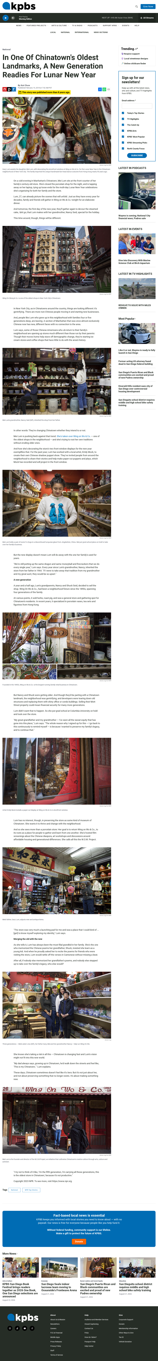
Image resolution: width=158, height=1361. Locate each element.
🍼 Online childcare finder (133, 63)
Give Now (148, 6)
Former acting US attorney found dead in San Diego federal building (135, 362)
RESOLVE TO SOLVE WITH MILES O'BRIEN (134, 306)
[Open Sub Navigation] (23, 26)
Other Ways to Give (126, 1333)
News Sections (101, 32)
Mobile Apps (55, 1337)
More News (9, 1253)
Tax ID (121, 1337)
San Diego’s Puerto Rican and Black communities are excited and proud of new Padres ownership (136, 375)
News (18, 26)
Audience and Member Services (96, 1320)
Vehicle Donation (125, 1342)
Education (122, 1281)
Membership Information (128, 1328)
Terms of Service (56, 1355)
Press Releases (56, 1342)
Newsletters (54, 1324)
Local (53, 32)
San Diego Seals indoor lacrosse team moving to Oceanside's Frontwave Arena (59, 1287)
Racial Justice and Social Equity (91, 1281)
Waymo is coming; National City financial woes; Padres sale (134, 217)
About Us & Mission (57, 1320)
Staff (52, 1351)
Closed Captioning (92, 1324)
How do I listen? (91, 1337)
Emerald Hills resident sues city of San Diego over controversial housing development (135, 389)
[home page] (18, 6)
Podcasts (93, 26)
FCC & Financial (56, 1333)
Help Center (89, 1346)
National (65, 32)
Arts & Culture (59, 26)
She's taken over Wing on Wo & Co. (74, 436)
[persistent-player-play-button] (6, 18)
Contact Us (89, 1328)
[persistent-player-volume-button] (13, 18)
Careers (53, 1328)
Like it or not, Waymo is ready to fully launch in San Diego (136, 351)
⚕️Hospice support (130, 54)
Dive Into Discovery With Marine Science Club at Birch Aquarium (134, 261)
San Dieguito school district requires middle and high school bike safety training (136, 403)
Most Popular (126, 318)
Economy (44, 1281)
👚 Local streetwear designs (134, 58)
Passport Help (90, 1342)
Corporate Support (126, 1320)
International (82, 32)
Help (137, 26)
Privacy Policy (55, 1346)
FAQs (87, 1333)
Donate (79, 1241)
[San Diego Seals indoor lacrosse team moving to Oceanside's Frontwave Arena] (59, 1267)
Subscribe (137, 155)
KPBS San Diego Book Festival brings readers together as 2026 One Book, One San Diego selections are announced (20, 1290)
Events (125, 26)
